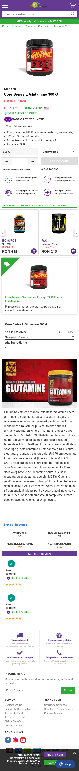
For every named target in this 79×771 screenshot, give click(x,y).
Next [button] (76, 232)
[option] (19, 232)
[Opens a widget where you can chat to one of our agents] (65, 764)
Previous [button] (2, 232)
